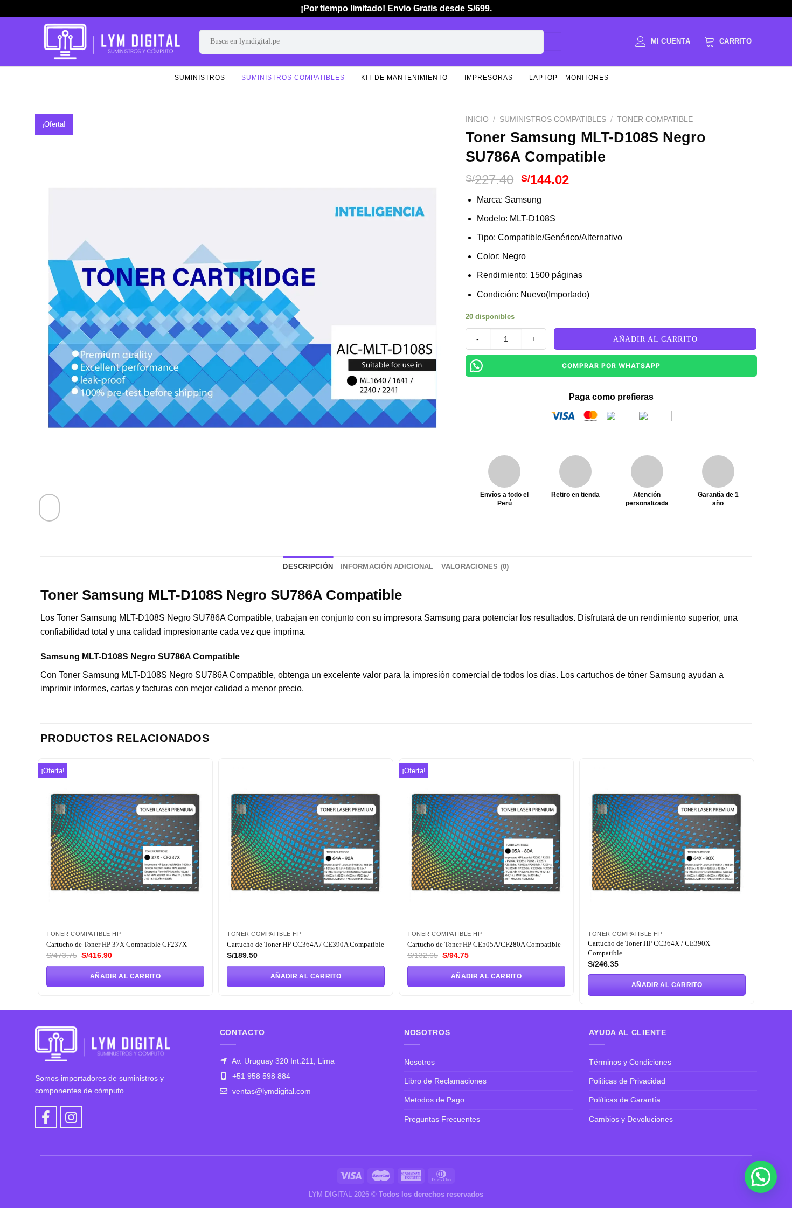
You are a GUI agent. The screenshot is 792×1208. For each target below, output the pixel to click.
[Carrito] (728, 41)
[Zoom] (49, 508)
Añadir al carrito (655, 339)
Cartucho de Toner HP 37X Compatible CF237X (116, 944)
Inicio (477, 119)
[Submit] (552, 41)
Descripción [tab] (308, 567)
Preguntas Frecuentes (442, 1119)
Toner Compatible (655, 119)
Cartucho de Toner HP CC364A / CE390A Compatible (305, 944)
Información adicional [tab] (387, 567)
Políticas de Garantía (625, 1099)
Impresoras (488, 77)
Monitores (587, 77)
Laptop (543, 77)
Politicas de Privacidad (627, 1081)
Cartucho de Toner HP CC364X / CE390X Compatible (649, 948)
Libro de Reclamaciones (445, 1081)
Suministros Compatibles (293, 77)
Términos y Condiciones (630, 1062)
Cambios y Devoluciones (631, 1119)
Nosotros (419, 1062)
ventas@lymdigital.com (270, 1091)
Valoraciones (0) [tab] (475, 567)
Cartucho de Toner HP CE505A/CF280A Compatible (484, 944)
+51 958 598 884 (260, 1076)
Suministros (200, 77)
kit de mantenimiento (404, 77)
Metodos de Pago (434, 1099)
